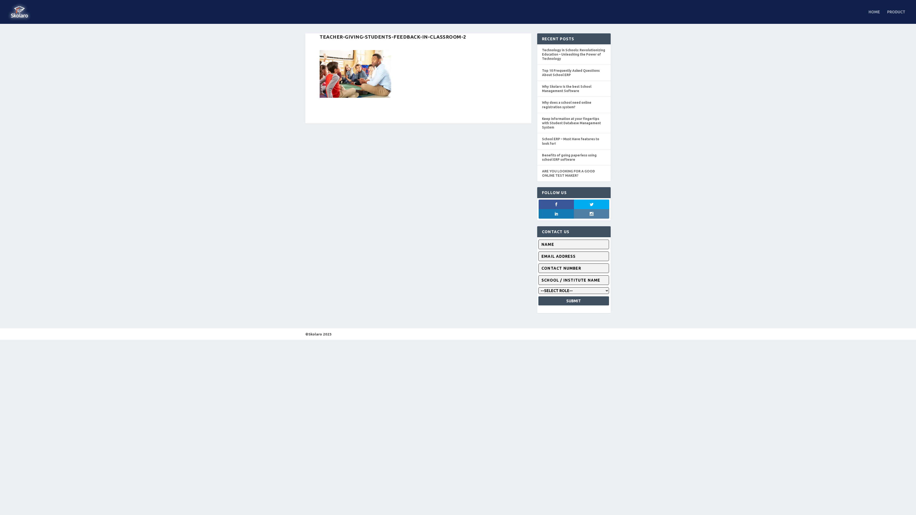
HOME (874, 12)
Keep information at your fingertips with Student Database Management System (571, 123)
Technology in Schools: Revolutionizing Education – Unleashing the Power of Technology (573, 54)
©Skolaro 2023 (318, 334)
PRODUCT (896, 12)
